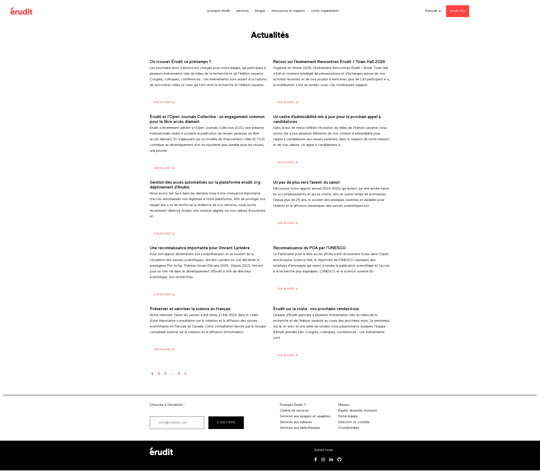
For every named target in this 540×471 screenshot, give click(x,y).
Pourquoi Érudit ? (293, 405)
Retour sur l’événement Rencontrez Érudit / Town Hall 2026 (329, 62)
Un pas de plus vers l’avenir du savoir (306, 183)
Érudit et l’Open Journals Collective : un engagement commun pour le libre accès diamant (207, 119)
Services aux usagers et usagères (305, 416)
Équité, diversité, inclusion (357, 410)
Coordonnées (348, 428)
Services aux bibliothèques (300, 428)
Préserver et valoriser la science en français (190, 309)
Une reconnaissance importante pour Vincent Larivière (200, 248)
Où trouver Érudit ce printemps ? (180, 62)
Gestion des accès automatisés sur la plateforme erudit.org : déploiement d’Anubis (206, 185)
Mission (344, 405)
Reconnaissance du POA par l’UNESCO (309, 248)
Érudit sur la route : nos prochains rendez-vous (316, 309)
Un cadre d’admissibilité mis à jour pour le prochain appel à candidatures (327, 119)
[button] (433, 11)
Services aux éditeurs (296, 422)
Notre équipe (348, 416)
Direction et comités (354, 422)
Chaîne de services (294, 410)
